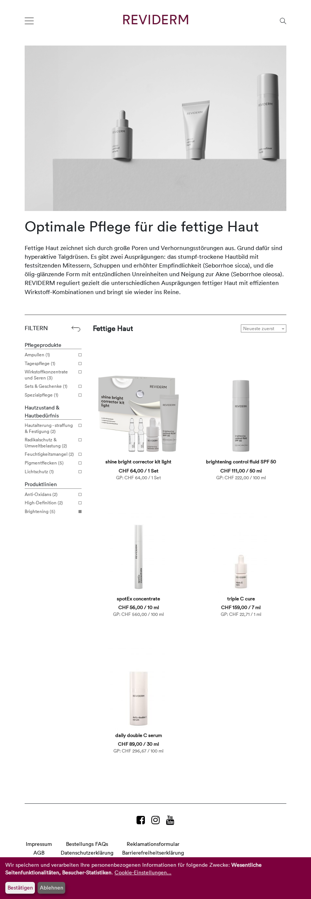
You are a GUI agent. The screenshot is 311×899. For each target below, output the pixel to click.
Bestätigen (20, 887)
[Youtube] (170, 820)
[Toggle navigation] (29, 21)
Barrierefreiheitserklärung (153, 852)
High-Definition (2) (44, 503)
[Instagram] (156, 820)
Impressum (39, 843)
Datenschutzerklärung (87, 852)
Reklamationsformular (153, 843)
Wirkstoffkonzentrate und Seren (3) (46, 375)
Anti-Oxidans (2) (41, 494)
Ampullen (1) (37, 355)
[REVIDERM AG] (155, 19)
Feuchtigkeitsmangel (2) (49, 454)
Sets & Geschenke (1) (46, 386)
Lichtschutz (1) (39, 472)
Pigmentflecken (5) (44, 463)
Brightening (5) (40, 512)
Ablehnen (51, 887)
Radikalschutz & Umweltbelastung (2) (46, 443)
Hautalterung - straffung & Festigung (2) (49, 428)
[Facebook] (142, 820)
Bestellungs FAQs (87, 843)
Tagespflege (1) (40, 364)
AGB (38, 852)
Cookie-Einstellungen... (143, 872)
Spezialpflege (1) (41, 395)
